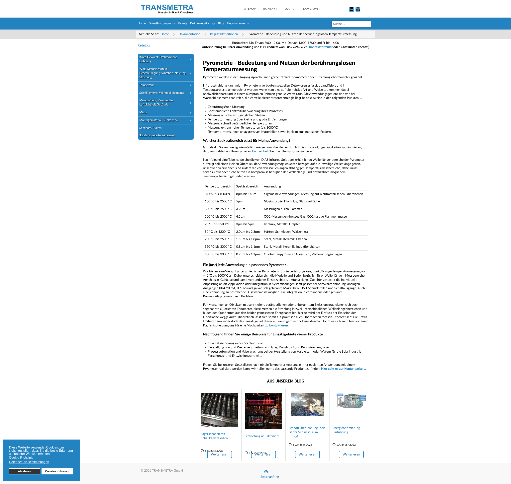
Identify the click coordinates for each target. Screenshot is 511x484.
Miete (143, 112)
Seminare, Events (150, 127)
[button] (192, 59)
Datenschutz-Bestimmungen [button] (29, 462)
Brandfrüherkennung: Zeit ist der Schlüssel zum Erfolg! (307, 432)
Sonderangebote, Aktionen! (157, 135)
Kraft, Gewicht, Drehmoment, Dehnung (158, 59)
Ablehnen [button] (24, 471)
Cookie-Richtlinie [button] (21, 457)
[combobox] (351, 24)
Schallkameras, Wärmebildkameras (161, 92)
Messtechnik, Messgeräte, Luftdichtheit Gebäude (156, 102)
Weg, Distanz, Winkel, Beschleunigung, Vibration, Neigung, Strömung (162, 73)
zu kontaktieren (276, 325)
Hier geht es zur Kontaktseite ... (343, 368)
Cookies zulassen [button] (57, 471)
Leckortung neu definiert (262, 436)
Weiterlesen (219, 454)
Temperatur (146, 85)
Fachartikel (260, 151)
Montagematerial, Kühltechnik (158, 120)
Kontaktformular (321, 47)
